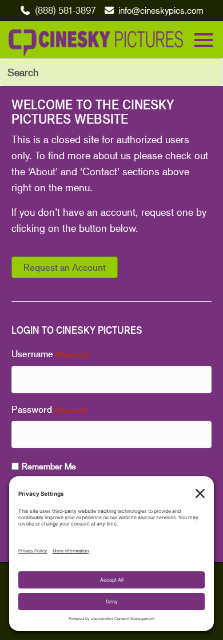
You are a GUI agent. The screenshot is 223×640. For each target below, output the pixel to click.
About (42, 171)
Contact (99, 171)
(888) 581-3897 (65, 10)
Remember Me (49, 466)
